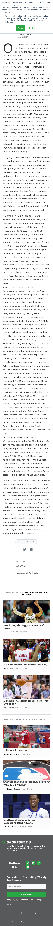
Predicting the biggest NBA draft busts (24, 627)
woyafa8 (21, 566)
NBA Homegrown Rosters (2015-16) (25, 664)
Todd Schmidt (12, 826)
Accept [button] (20, 28)
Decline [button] (32, 28)
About (18, 913)
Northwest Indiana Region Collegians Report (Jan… (19, 821)
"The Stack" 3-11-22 (15, 785)
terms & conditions (26, 902)
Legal (35, 913)
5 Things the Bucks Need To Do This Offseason (25, 702)
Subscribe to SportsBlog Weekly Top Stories (26, 879)
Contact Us (26, 913)
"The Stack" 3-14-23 (15, 750)
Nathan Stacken (13, 754)
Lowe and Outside (25, 34)
